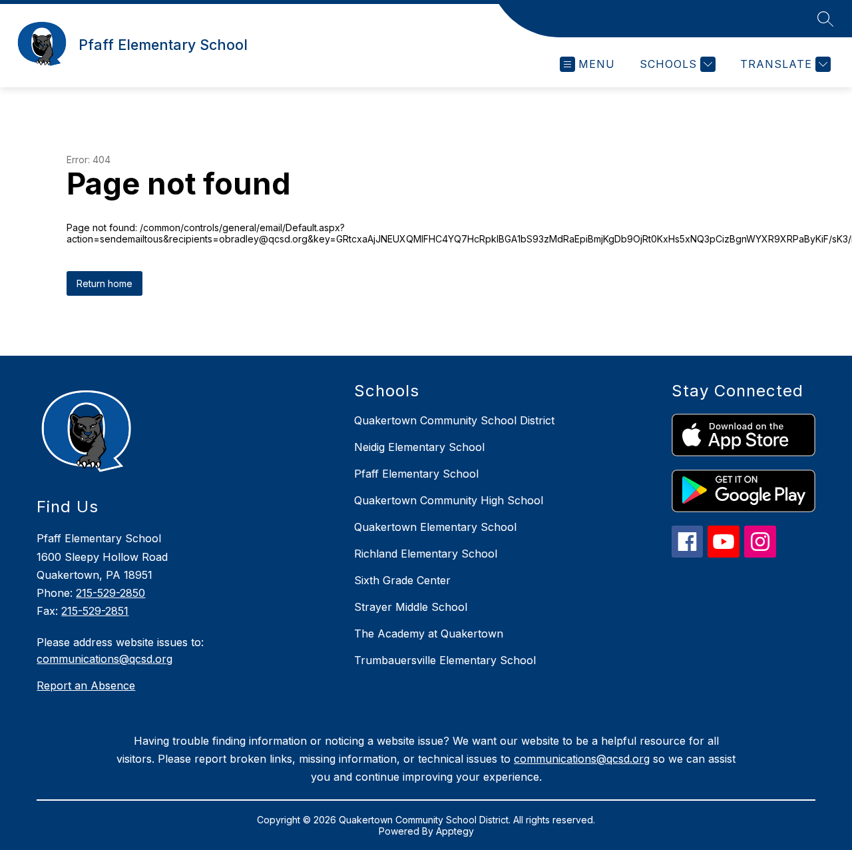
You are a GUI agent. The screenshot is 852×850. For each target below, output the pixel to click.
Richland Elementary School (425, 553)
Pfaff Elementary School (416, 473)
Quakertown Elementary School (435, 527)
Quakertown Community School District (454, 420)
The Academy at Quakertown (428, 633)
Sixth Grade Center (402, 580)
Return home (104, 283)
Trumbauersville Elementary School (445, 660)
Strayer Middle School (410, 607)
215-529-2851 (94, 611)
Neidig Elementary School (419, 447)
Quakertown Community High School (448, 500)
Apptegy (455, 831)
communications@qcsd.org (104, 658)
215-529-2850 (110, 593)
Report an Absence (86, 685)
